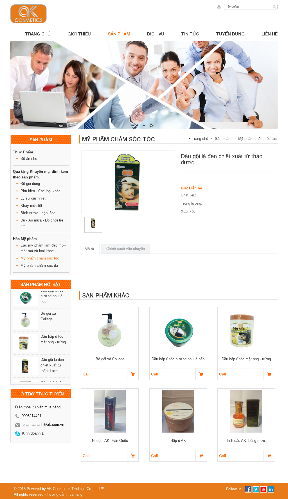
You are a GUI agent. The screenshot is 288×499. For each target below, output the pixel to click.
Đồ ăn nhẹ (29, 158)
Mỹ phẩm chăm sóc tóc (40, 258)
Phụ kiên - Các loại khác (40, 191)
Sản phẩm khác (105, 295)
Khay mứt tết (31, 205)
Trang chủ (200, 139)
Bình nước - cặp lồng (38, 213)
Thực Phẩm (23, 152)
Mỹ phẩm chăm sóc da (39, 265)
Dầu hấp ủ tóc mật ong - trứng (53, 320)
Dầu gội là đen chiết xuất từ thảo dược (52, 345)
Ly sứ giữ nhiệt (33, 198)
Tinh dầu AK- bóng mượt (246, 440)
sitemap (220, 7)
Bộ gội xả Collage (48, 296)
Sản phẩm (223, 139)
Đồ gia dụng (30, 184)
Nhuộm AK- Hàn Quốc (110, 440)
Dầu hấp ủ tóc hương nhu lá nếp (178, 359)
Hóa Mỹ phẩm (25, 239)
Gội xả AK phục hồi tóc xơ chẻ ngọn (53, 368)
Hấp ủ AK (178, 440)
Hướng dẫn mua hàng (64, 494)
